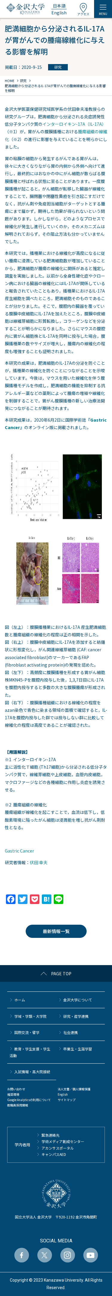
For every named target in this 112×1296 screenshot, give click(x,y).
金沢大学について (77, 999)
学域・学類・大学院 (30, 1016)
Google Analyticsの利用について (29, 1099)
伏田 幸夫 (38, 862)
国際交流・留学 (26, 1032)
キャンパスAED (54, 1154)
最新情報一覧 (56, 931)
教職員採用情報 (17, 1105)
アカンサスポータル (58, 1147)
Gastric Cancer (19, 851)
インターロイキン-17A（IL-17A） (74, 124)
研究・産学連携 (75, 1016)
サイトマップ (67, 1099)
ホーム (19, 999)
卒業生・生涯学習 (77, 1048)
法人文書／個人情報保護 (74, 1089)
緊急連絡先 (50, 1135)
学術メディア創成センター (63, 1141)
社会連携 (70, 1032)
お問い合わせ (16, 1089)
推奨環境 (13, 1094)
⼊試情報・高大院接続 (32, 1071)
